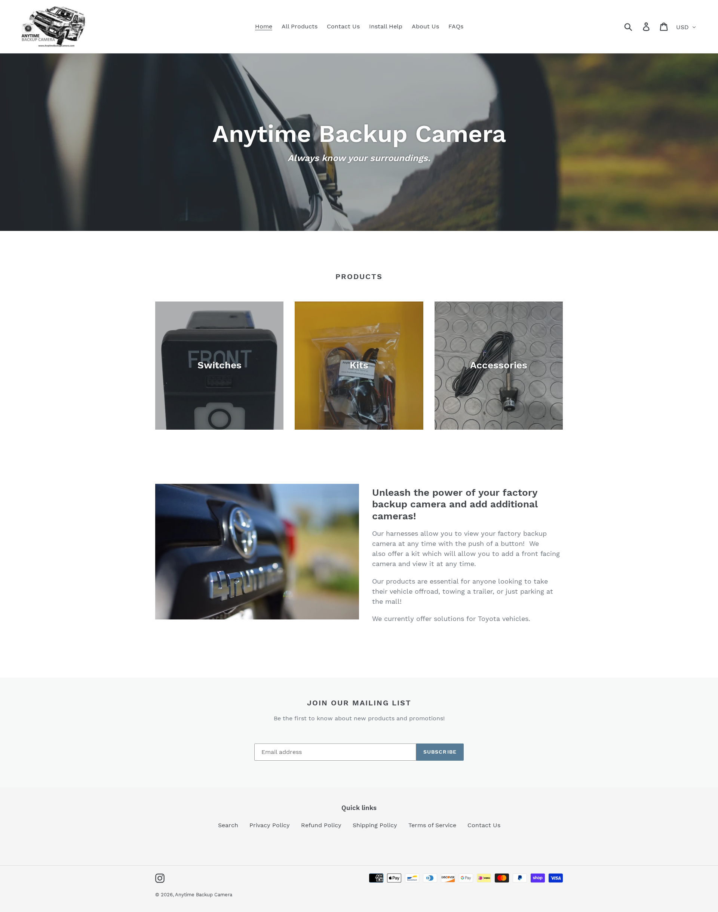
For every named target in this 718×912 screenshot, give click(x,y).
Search (228, 825)
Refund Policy (321, 825)
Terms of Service (432, 825)
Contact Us (483, 825)
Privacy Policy (269, 825)
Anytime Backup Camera (203, 894)
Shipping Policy (375, 825)
